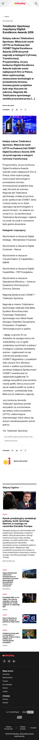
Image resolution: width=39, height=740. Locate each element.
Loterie (5, 691)
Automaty (6, 674)
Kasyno (5, 688)
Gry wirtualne (7, 684)
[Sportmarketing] (12, 712)
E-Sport (5, 681)
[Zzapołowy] (28, 712)
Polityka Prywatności (8, 728)
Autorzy (5, 699)
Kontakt (5, 702)
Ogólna (7, 16)
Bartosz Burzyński (8, 105)
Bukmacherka (7, 677)
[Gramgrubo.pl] (19, 717)
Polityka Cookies (23, 728)
